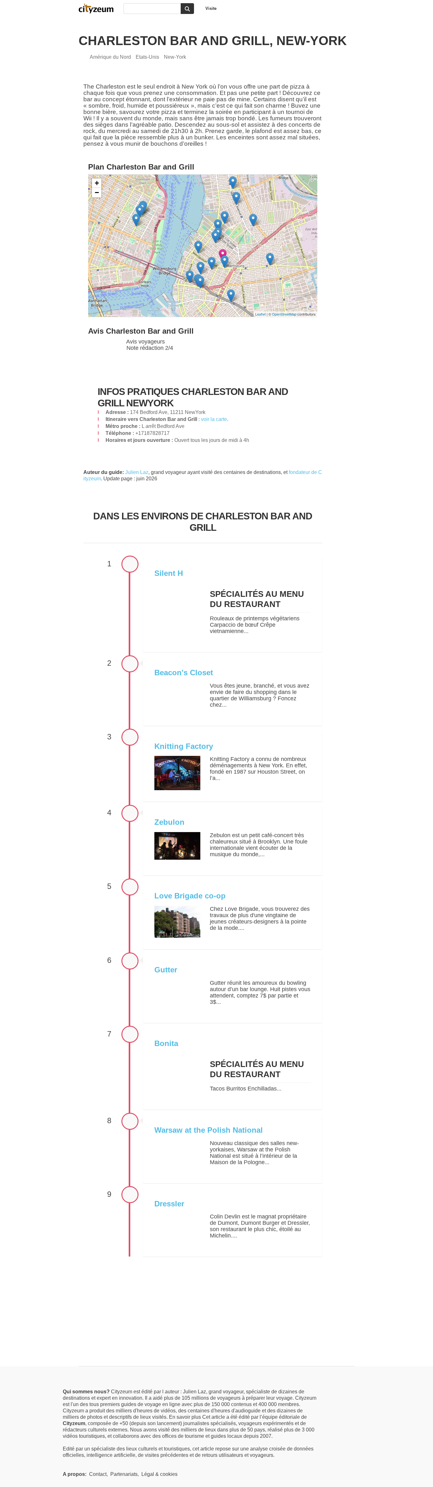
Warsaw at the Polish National (208, 1130)
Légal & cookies (159, 1474)
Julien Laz (136, 472)
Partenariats (124, 1474)
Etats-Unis (147, 57)
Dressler (169, 1203)
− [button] (97, 193)
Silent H (168, 573)
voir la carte (214, 419)
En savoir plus (185, 1417)
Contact (98, 1474)
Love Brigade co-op (190, 895)
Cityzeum (99, 8)
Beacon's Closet (183, 672)
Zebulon (169, 822)
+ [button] (97, 183)
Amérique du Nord (110, 57)
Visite (211, 8)
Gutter (165, 969)
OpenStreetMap (284, 314)
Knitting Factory (183, 746)
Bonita (166, 1043)
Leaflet (260, 314)
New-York (175, 57)
